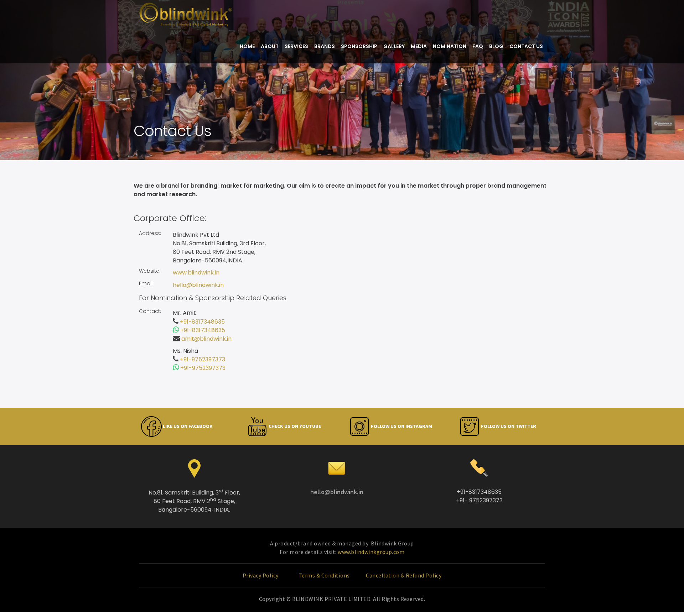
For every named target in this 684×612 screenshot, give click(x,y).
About (270, 46)
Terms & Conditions (325, 575)
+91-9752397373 (202, 359)
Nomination (449, 46)
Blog (496, 46)
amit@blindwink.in (206, 339)
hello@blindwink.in (198, 285)
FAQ (477, 46)
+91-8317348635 (202, 322)
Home (247, 46)
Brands (324, 46)
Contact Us (526, 46)
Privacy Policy (261, 575)
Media (419, 46)
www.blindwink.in (196, 272)
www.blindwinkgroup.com (371, 551)
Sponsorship (359, 46)
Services (296, 46)
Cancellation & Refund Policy (403, 575)
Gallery (394, 46)
